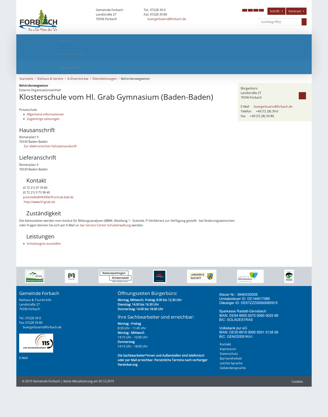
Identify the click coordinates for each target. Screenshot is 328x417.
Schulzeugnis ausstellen (44, 243)
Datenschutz (229, 354)
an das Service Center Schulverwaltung (103, 225)
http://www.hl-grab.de (39, 202)
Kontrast (295, 11)
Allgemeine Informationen (45, 114)
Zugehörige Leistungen (43, 119)
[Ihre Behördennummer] (36, 343)
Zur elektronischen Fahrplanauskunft (50, 146)
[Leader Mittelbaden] (250, 276)
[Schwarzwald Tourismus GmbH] (159, 276)
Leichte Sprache (231, 363)
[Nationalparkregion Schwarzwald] (115, 276)
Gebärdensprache (233, 368)
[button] (244, 10)
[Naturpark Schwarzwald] (289, 276)
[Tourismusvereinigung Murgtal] (71, 276)
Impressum (228, 349)
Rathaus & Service (72, 54)
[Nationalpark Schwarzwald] (34, 276)
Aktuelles (66, 41)
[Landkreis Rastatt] (201, 276)
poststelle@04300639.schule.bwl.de (48, 197)
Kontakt (225, 344)
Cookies (297, 381)
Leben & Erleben (70, 67)
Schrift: (275, 11)
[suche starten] (304, 21)
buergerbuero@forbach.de (166, 19)
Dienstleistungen (104, 79)
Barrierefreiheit (231, 358)
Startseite (26, 79)
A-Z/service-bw (77, 79)
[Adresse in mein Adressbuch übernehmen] (302, 95)
